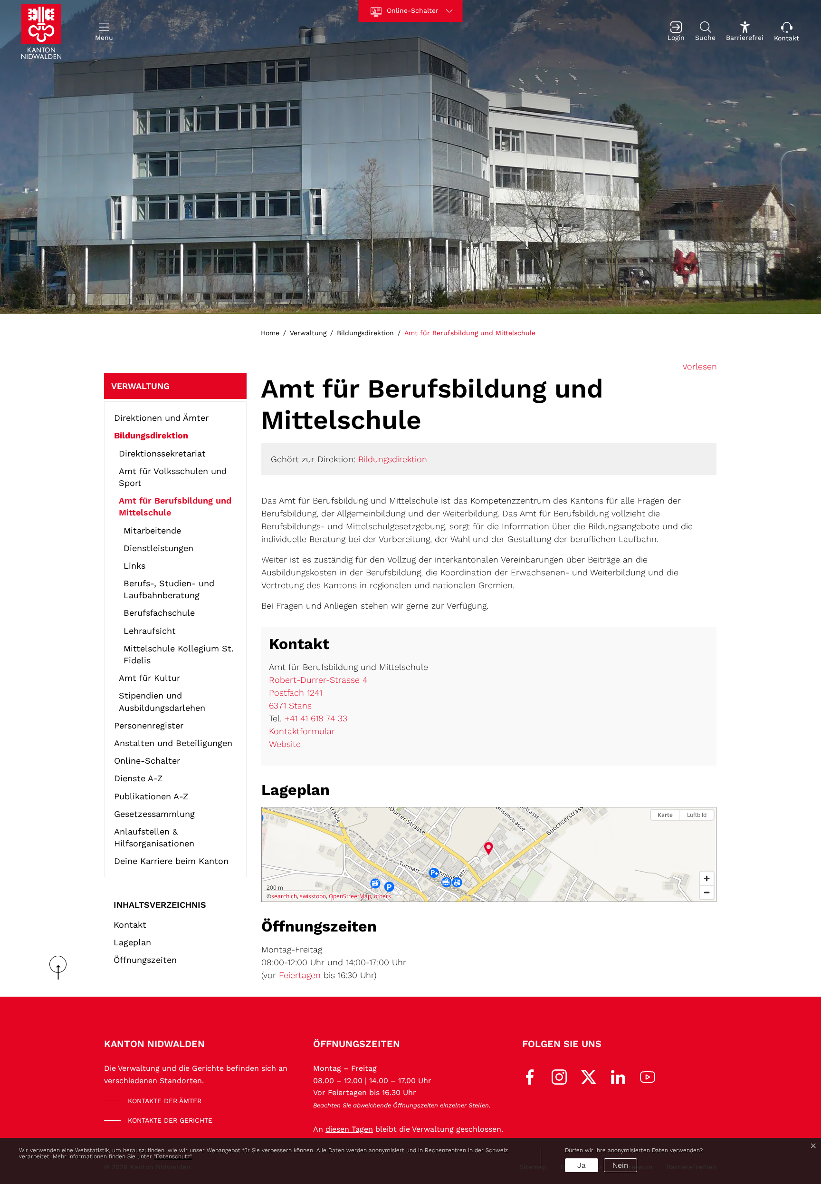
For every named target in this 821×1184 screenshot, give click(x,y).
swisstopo (313, 896)
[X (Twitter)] (588, 1076)
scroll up (61, 968)
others (382, 896)
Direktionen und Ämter (161, 418)
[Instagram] (559, 1076)
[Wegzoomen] (707, 892)
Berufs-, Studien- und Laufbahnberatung (169, 589)
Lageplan (132, 942)
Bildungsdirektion (151, 435)
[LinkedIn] (618, 1076)
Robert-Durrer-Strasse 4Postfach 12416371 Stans (318, 692)
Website (285, 744)
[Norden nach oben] (707, 831)
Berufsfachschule (159, 613)
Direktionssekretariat (162, 453)
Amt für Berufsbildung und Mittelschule (175, 508)
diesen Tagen (349, 1129)
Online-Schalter (147, 761)
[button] (104, 31)
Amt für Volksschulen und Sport (173, 477)
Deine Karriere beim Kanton (171, 861)
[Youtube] (647, 1076)
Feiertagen (300, 975)
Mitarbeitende (152, 530)
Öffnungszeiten (145, 960)
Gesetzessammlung (154, 814)
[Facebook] (529, 1076)
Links (134, 566)
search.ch (284, 896)
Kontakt (130, 925)
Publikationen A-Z (151, 796)
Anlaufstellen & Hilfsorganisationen (154, 837)
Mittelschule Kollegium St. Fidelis (179, 654)
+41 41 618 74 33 (316, 718)
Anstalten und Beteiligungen (173, 743)
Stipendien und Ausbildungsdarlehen (162, 701)
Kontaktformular (302, 731)
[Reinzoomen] (707, 878)
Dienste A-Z (138, 778)
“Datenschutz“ (172, 1156)
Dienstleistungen (158, 548)
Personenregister (148, 725)
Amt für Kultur (149, 678)
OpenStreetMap (350, 896)
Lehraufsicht (150, 631)
